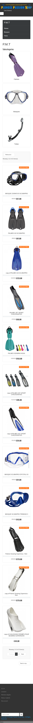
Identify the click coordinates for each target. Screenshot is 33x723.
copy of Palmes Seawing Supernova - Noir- (16, 594)
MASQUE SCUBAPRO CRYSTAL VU (16, 474)
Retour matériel (5, 698)
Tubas (6, 35)
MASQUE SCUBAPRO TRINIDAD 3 (16, 514)
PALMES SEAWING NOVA (16, 353)
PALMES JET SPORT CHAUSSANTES (16, 313)
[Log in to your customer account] (2, 13)
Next (23, 654)
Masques (7, 32)
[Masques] (16, 97)
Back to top (24, 663)
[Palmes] (16, 64)
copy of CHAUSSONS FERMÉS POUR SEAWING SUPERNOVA (16, 635)
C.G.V (3, 688)
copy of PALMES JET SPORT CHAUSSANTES (16, 393)
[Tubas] (16, 129)
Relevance (9, 155)
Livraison (3, 691)
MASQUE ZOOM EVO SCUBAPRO (16, 193)
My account (4, 701)
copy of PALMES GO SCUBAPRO (16, 273)
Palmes (6, 28)
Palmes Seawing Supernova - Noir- (16, 554)
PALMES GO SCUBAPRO (16, 233)
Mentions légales (6, 694)
